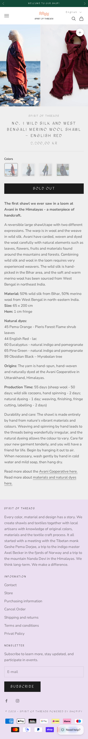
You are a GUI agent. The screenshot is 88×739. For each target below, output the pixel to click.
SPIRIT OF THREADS (44, 115)
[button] (11, 170)
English (71, 12)
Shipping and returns (21, 617)
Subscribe (22, 686)
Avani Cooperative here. (58, 471)
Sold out (44, 188)
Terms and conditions (21, 625)
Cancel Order (15, 609)
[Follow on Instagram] (17, 701)
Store (8, 593)
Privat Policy (14, 633)
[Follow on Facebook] (6, 701)
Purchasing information (23, 601)
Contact (10, 585)
